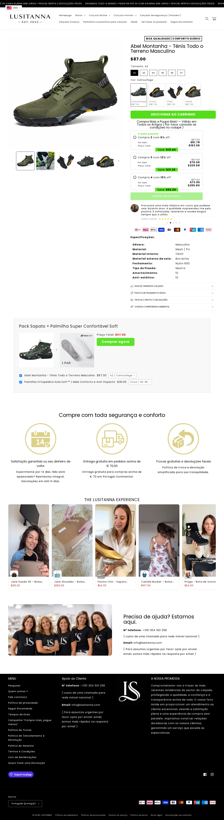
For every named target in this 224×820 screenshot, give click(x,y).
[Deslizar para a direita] (118, 161)
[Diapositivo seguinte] (179, 223)
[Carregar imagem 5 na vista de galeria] (105, 161)
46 (171, 72)
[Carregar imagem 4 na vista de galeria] (85, 161)
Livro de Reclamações (22, 757)
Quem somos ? (18, 691)
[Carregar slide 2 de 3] (173, 222)
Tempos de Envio (19, 714)
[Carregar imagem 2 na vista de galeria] (45, 161)
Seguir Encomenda (20, 708)
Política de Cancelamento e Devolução (26, 738)
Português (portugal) (24, 803)
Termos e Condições (21, 751)
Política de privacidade (23, 702)
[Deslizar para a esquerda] (11, 161)
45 (162, 72)
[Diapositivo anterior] (167, 223)
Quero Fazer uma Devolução (26, 763)
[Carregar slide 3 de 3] (176, 222)
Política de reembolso (66, 815)
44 (153, 72)
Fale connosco (17, 697)
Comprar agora (116, 342)
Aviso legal (156, 815)
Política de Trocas (19, 730)
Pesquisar (14, 685)
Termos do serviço (117, 815)
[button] (80, 15)
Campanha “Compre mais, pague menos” (29, 722)
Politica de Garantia (21, 745)
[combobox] (122, 375)
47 (181, 72)
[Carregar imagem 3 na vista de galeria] (65, 161)
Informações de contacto (178, 815)
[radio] (166, 141)
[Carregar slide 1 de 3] (170, 222)
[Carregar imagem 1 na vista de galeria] (25, 161)
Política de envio (139, 815)
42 (134, 72)
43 (143, 72)
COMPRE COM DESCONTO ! (166, 196)
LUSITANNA (46, 815)
